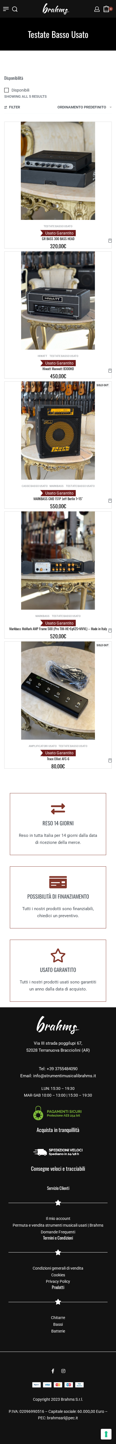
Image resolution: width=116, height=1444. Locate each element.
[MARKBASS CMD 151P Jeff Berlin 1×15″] (58, 430)
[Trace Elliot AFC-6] (58, 690)
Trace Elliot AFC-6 (58, 758)
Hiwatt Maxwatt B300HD (58, 368)
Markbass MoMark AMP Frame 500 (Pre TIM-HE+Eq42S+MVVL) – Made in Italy (58, 628)
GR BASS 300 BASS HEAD (58, 238)
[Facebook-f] (53, 1371)
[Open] (6, 9)
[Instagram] (63, 1371)
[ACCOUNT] (97, 9)
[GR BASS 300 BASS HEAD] (58, 171)
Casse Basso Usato (35, 486)
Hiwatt (42, 356)
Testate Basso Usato (58, 226)
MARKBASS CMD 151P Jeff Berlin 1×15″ (58, 498)
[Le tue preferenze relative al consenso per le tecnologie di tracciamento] (106, 1434)
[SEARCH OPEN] (15, 9)
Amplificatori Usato (43, 746)
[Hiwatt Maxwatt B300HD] (58, 300)
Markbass (57, 486)
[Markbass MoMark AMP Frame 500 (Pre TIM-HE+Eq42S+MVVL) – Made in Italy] (58, 560)
